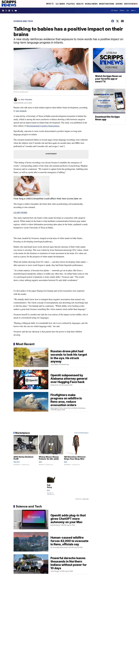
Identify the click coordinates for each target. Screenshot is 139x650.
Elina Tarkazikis (26, 99)
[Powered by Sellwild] (85, 499)
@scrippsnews (16, 10)
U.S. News (60, 4)
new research (21, 110)
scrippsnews (3, 10)
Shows (119, 4)
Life (127, 10)
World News (91, 4)
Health (79, 4)
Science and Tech (23, 21)
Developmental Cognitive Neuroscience (43, 125)
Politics (70, 4)
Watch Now (130, 4)
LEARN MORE (20, 212)
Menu (49, 4)
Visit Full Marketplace (81, 433)
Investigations (106, 4)
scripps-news (9, 10)
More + (133, 10)
